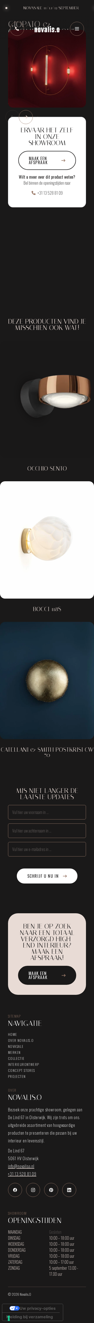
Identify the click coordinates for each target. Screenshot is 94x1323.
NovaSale (16, 1046)
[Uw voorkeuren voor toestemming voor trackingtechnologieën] (9, 1318)
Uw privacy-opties (38, 1308)
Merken (14, 1052)
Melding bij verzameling (29, 1316)
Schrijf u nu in (43, 876)
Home (12, 1034)
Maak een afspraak (38, 160)
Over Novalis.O (21, 1040)
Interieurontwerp (23, 1064)
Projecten (17, 1076)
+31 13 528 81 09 (50, 193)
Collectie (16, 1058)
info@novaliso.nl (21, 1166)
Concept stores (21, 1070)
